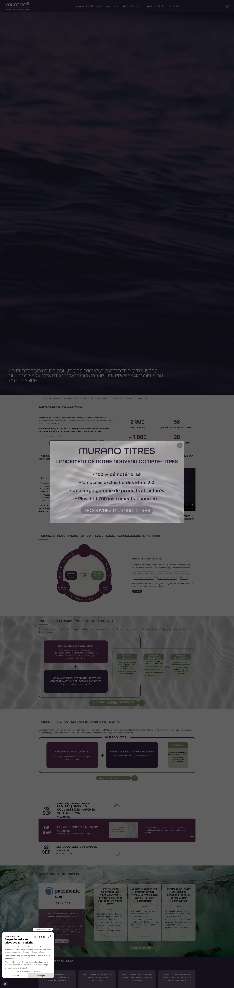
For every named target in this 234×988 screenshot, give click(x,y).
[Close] (179, 445)
